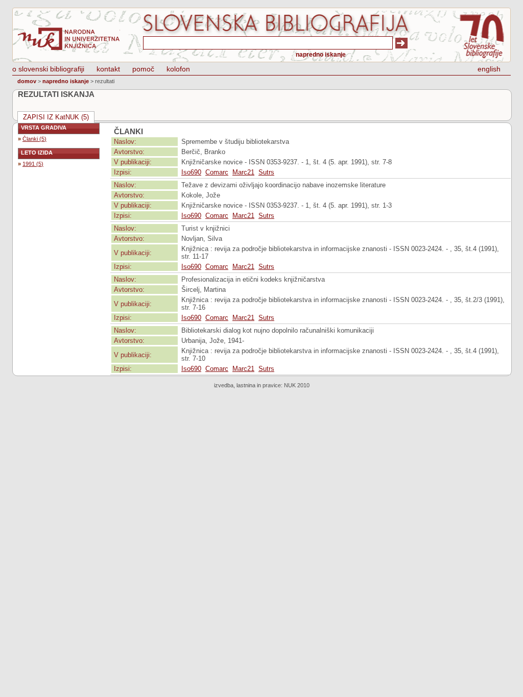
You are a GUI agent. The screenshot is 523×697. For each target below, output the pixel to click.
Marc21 (243, 172)
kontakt (108, 69)
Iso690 (191, 172)
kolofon (178, 69)
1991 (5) (32, 164)
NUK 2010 (297, 385)
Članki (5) (34, 139)
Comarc (216, 172)
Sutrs (266, 172)
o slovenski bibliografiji (48, 69)
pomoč (143, 69)
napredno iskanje (321, 54)
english (489, 69)
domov (26, 81)
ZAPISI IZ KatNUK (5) (56, 117)
